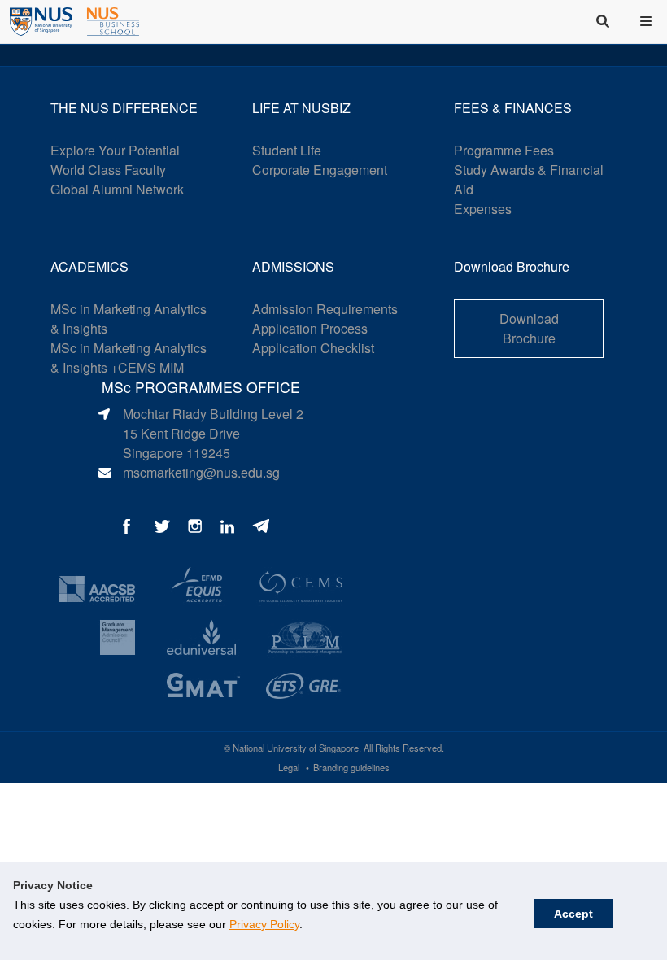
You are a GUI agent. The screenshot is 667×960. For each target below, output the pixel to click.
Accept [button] (573, 913)
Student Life (286, 150)
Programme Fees (504, 150)
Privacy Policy (264, 924)
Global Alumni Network (117, 189)
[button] (647, 21)
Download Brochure (529, 328)
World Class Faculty (108, 169)
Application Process (310, 328)
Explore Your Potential (115, 150)
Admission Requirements (325, 308)
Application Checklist (313, 347)
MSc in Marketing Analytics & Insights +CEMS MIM (128, 357)
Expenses (483, 208)
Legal (288, 767)
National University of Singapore (296, 747)
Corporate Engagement (319, 169)
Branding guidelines (351, 767)
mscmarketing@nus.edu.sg (201, 472)
